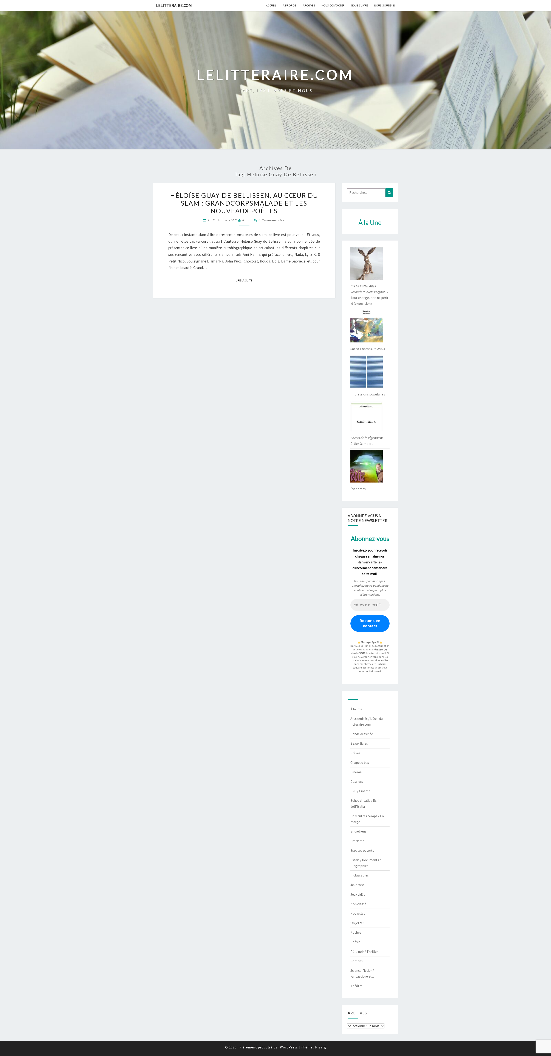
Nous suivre (359, 5)
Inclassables (359, 875)
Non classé (358, 904)
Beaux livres (359, 743)
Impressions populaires (367, 394)
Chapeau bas (359, 762)
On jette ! (357, 923)
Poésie (355, 942)
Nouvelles (357, 913)
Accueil (271, 5)
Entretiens (358, 831)
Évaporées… (359, 489)
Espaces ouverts (362, 850)
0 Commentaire (271, 220)
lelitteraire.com (174, 5)
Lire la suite (245, 280)
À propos (289, 5)
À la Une (356, 709)
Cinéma (356, 772)
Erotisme (357, 841)
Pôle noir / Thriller (364, 951)
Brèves (355, 753)
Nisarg (320, 1047)
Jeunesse (357, 885)
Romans (356, 961)
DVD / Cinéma (360, 791)
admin (247, 220)
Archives (309, 5)
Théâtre (356, 986)
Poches (355, 932)
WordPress (289, 1047)
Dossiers (356, 781)
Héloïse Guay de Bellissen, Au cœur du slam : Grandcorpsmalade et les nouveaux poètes (244, 203)
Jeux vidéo (357, 894)
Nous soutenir (384, 5)
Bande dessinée (361, 734)
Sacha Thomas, (367, 349)
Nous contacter (333, 5)
